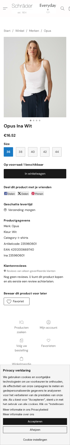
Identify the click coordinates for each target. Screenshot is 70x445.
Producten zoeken (21, 330)
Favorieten (48, 346)
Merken (34, 31)
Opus (47, 31)
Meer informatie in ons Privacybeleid (25, 409)
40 (33, 152)
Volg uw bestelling (21, 348)
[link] (35, 438)
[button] (35, 8)
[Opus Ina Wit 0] (35, 77)
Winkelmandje (21, 364)
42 (45, 152)
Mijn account (48, 328)
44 (57, 152)
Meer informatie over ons (18, 414)
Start (7, 31)
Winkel (19, 31)
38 (20, 152)
